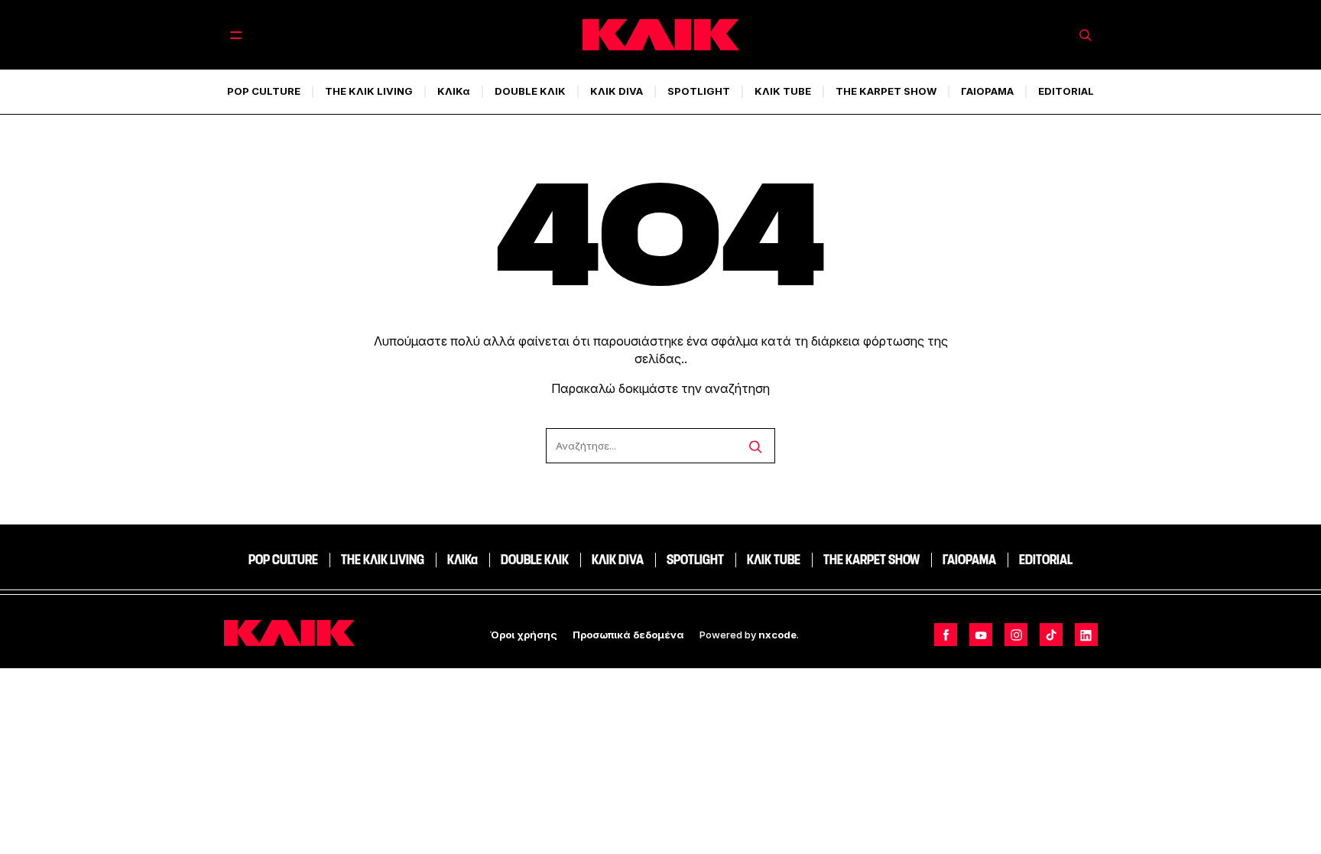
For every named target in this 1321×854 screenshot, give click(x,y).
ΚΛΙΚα (453, 91)
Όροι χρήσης (523, 634)
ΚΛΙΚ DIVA (616, 91)
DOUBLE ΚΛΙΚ (530, 91)
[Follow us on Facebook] (945, 634)
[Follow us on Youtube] (980, 634)
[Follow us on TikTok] (1051, 634)
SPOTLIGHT (698, 91)
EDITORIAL (1066, 91)
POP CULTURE (263, 91)
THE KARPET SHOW (886, 91)
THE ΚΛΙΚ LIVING (369, 91)
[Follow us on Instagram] (1016, 634)
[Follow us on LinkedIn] (1086, 634)
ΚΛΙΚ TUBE (783, 91)
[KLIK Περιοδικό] (661, 34)
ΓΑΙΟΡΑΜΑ (987, 91)
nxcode (777, 634)
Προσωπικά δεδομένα (628, 634)
